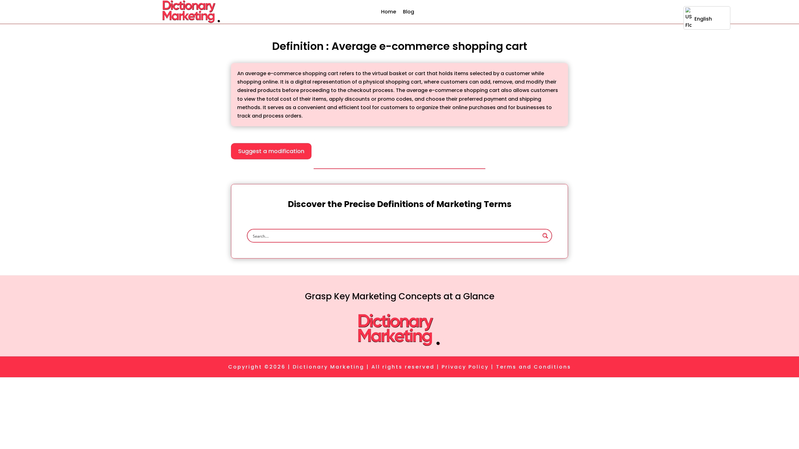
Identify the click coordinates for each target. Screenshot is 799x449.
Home (388, 11)
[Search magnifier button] (545, 235)
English (703, 18)
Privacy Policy (465, 366)
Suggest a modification (271, 151)
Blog (408, 11)
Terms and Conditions (533, 366)
